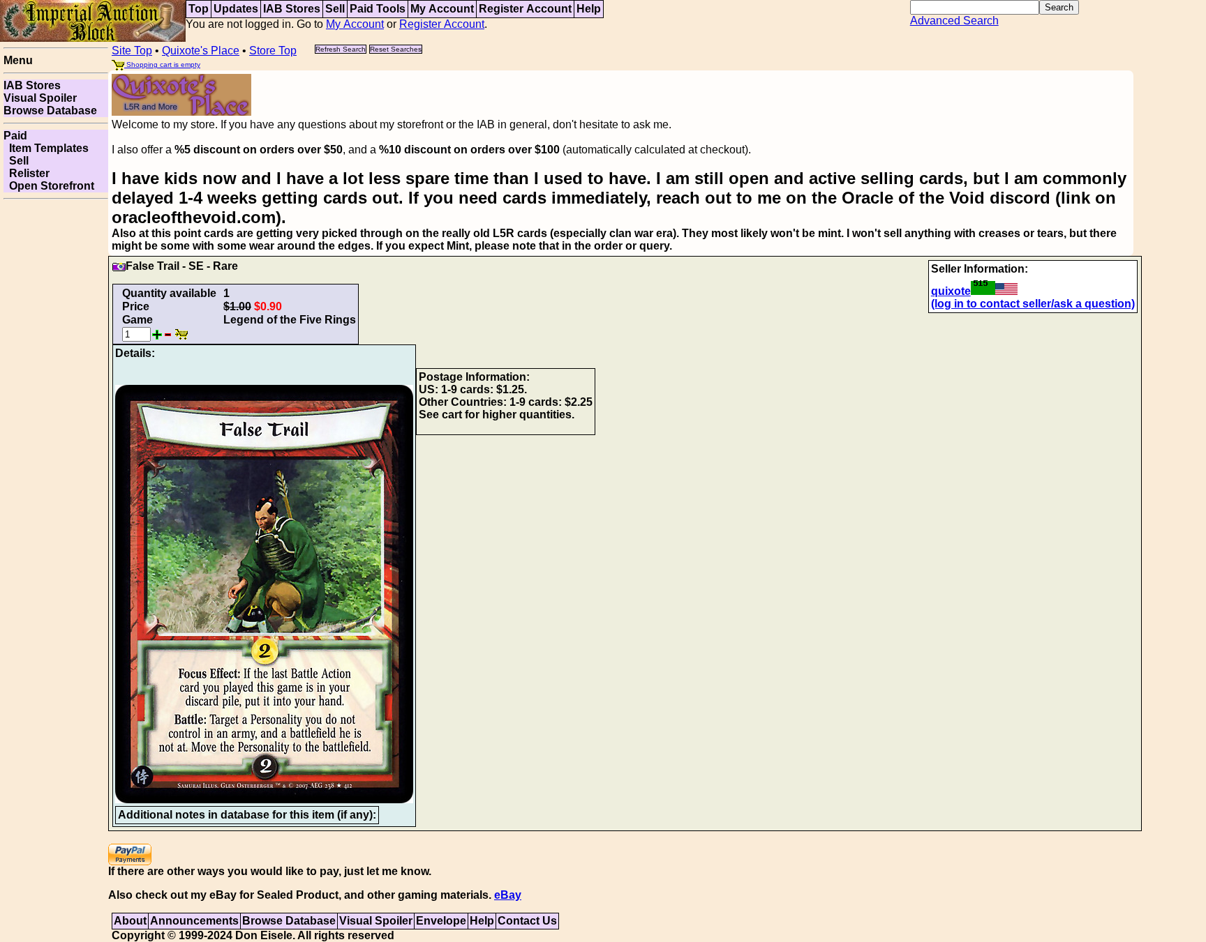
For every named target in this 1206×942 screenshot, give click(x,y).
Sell (335, 9)
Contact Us (527, 921)
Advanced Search (954, 20)
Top (198, 9)
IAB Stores (291, 9)
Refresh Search (340, 49)
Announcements (194, 921)
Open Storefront (48, 186)
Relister (26, 173)
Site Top (132, 50)
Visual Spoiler (40, 98)
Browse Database (50, 110)
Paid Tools (377, 9)
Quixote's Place (200, 50)
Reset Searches (396, 49)
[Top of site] (93, 20)
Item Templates (46, 148)
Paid (15, 136)
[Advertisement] (55, 414)
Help (588, 9)
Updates (236, 9)
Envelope (441, 921)
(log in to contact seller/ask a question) (1033, 304)
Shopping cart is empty (162, 64)
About (130, 921)
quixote (951, 291)
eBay (507, 895)
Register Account (525, 9)
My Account (442, 9)
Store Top (273, 50)
